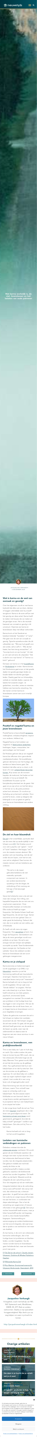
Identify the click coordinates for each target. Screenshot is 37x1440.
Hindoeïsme (9, 666)
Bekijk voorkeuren (18, 1429)
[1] (15, 844)
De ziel (5, 839)
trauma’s (13, 1111)
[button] (34, 1400)
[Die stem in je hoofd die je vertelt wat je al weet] (18, 1372)
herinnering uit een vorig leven (14, 1116)
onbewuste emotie (10, 1150)
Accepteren (18, 1419)
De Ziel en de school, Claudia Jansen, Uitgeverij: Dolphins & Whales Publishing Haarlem (18, 1255)
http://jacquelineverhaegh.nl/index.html (20, 1324)
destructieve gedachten (22, 745)
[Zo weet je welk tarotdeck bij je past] (18, 1355)
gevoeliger (19, 932)
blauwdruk (7, 971)
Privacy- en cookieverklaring (10, 1433)
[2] (12, 891)
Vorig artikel (8, 1273)
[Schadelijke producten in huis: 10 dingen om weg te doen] (18, 1388)
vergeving (29, 733)
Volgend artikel (27, 1273)
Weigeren (18, 1424)
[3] (24, 1208)
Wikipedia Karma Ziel (13, 1262)
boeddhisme (29, 664)
